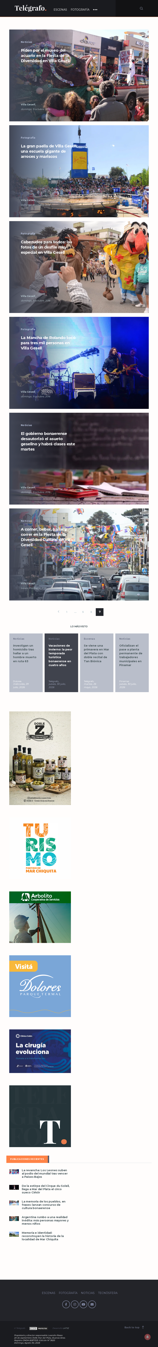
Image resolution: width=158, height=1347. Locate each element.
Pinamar (89, 681)
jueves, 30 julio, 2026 (21, 685)
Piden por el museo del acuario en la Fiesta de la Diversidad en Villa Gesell (45, 55)
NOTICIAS (88, 1293)
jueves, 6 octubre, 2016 (33, 588)
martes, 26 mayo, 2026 (55, 685)
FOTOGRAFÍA (80, 9)
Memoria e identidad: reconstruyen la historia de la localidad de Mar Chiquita (43, 1236)
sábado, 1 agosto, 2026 (126, 685)
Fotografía (28, 137)
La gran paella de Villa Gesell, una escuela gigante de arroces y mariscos (49, 151)
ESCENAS (60, 9)
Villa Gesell (28, 104)
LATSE (66, 1328)
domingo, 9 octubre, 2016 (35, 109)
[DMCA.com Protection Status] (38, 1328)
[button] (79, 75)
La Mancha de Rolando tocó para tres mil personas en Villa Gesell (48, 342)
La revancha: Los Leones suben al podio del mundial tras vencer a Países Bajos (45, 1174)
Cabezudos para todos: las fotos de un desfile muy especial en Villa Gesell (46, 247)
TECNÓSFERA (108, 1293)
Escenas (54, 638)
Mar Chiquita (126, 681)
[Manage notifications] (148, 1337)
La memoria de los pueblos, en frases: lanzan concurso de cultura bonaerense (44, 1205)
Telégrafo (18, 681)
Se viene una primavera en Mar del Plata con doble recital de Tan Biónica (61, 653)
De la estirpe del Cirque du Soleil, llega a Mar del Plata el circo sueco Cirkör (46, 1189)
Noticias (26, 42)
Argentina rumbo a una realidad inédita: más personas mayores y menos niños (45, 1220)
